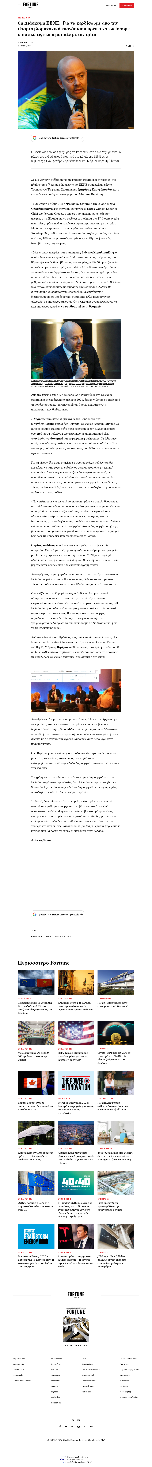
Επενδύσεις (55, 1381)
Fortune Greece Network (22, 1381)
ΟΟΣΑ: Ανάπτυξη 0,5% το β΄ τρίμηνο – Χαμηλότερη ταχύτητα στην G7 (36, 1206)
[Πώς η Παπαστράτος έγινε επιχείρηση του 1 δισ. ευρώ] (116, 982)
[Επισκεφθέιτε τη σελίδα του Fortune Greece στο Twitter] (66, 1426)
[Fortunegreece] (30, 7)
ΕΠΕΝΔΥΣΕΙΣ (104, 1049)
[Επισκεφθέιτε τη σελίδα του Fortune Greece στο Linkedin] (72, 1426)
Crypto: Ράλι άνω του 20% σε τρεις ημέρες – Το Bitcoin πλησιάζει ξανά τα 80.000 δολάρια (114, 1058)
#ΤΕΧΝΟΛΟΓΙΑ (37, 936)
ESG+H (84, 1359)
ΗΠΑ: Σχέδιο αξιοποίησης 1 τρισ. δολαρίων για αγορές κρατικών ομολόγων (74, 1056)
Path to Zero (86, 1392)
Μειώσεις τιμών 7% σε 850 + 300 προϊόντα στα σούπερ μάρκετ (34, 1056)
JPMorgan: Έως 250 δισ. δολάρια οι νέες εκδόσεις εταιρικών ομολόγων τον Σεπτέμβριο (112, 1261)
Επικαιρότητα (56, 1359)
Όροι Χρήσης (125, 1392)
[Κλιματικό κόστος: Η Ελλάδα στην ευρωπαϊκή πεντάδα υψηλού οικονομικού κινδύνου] (76, 982)
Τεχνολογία (55, 1375)
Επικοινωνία (125, 1375)
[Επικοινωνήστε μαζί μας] (91, 1426)
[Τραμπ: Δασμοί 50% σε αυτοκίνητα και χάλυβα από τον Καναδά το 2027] (36, 1083)
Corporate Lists (19, 1359)
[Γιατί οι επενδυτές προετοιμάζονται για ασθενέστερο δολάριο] (116, 1183)
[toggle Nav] (19, 5)
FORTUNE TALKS (106, 1099)
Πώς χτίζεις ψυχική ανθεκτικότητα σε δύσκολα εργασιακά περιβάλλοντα (113, 1106)
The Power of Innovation (91, 1370)
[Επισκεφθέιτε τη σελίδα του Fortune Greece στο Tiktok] (85, 1426)
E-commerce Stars (88, 1381)
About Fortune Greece (128, 1359)
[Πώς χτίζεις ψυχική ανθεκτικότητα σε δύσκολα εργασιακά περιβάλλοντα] (116, 1083)
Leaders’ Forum (18, 1370)
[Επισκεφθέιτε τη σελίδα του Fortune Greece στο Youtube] (78, 1427)
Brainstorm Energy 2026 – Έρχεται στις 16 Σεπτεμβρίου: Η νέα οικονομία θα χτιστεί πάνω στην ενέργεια (36, 1261)
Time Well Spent (88, 1386)
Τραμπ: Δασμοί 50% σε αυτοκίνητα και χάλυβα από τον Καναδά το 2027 (35, 1106)
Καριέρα (54, 1392)
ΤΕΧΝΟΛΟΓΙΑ (24, 18)
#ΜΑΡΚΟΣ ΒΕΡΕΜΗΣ (63, 936)
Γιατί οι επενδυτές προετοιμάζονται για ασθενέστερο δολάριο (110, 1206)
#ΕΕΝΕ (49, 936)
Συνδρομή (124, 1386)
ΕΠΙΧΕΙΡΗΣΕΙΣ (24, 999)
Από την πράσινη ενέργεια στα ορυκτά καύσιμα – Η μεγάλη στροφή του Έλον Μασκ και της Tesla (76, 1261)
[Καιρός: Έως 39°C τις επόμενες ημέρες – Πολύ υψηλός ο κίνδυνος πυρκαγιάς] (36, 1133)
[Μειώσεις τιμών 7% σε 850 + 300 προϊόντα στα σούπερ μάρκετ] (36, 1033)
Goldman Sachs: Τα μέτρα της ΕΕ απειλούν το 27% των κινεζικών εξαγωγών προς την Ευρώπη (35, 1008)
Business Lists (18, 1364)
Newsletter (124, 1381)
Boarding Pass (87, 1364)
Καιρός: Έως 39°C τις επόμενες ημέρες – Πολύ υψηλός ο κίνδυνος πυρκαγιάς (35, 1156)
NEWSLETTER (126, 5)
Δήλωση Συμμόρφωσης (129, 1370)
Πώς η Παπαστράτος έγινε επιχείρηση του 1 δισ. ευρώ (113, 1004)
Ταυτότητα (124, 1364)
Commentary (56, 1403)
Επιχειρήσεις (56, 1364)
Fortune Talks (18, 1375)
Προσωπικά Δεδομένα (129, 1397)
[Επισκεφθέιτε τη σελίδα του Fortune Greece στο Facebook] (60, 1426)
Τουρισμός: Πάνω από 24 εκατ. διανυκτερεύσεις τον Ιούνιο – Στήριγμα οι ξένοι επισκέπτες (115, 1156)
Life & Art (54, 1370)
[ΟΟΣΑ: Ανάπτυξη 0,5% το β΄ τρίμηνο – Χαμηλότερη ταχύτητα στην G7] (36, 1183)
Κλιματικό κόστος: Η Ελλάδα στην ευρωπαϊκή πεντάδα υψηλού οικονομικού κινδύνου (75, 1006)
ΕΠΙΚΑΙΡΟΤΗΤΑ (65, 999)
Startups (54, 1386)
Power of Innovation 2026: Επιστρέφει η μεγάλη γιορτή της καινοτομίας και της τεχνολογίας (76, 1108)
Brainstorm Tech (88, 1375)
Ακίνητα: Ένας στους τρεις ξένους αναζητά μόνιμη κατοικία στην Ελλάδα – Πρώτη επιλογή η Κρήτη (76, 1158)
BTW (103, 1440)
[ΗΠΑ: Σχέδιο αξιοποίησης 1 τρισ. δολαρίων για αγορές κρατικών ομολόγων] (76, 1033)
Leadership (55, 1397)
